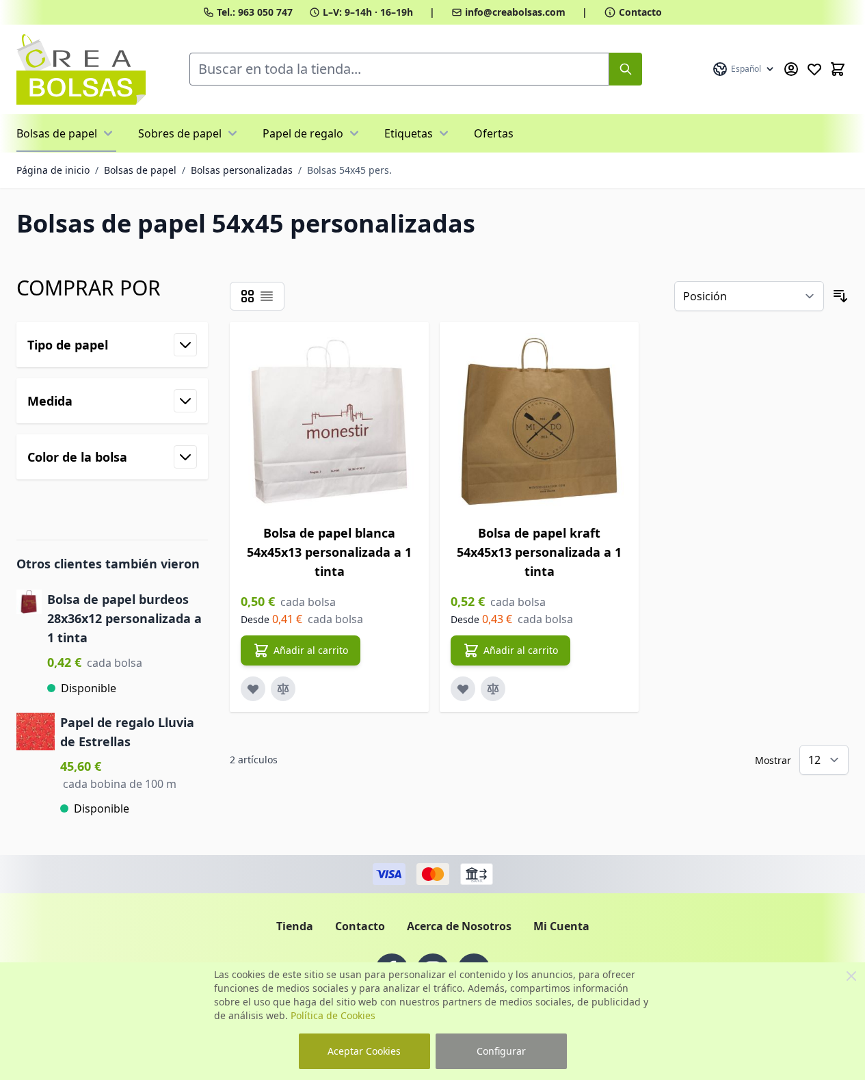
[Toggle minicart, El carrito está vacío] (838, 69)
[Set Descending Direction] (840, 296)
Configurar (501, 1050)
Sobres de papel (180, 133)
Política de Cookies (333, 1015)
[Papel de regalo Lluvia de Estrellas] (35, 765)
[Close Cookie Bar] (851, 976)
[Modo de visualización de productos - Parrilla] (247, 296)
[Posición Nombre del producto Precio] (749, 296)
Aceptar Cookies (364, 1050)
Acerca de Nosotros (459, 926)
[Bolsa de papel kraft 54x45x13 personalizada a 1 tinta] (539, 421)
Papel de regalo (303, 133)
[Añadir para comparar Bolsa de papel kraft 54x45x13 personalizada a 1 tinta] (493, 688)
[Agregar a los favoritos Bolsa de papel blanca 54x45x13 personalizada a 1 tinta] (253, 688)
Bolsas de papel (56, 133)
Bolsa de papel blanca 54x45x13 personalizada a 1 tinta (329, 552)
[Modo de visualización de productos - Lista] (266, 296)
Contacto (640, 11)
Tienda (294, 926)
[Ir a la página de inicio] (81, 69)
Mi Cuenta (561, 926)
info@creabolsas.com (515, 11)
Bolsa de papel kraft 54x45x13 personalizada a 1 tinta (539, 552)
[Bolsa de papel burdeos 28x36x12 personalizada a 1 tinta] (29, 643)
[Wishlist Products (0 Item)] (814, 69)
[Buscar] (625, 69)
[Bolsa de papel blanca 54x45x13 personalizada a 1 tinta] (329, 421)
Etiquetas (408, 133)
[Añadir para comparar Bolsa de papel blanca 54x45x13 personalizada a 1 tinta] (283, 688)
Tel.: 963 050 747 (255, 11)
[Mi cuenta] (791, 69)
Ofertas (494, 133)
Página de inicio (53, 169)
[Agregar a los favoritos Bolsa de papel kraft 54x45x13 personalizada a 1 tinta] (463, 688)
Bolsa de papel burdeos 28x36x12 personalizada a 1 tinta (124, 618)
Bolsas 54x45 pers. (349, 169)
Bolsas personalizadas (242, 169)
